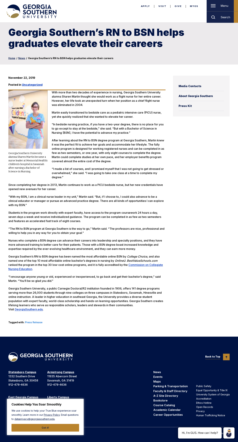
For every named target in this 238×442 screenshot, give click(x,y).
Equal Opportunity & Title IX (212, 390)
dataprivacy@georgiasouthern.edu (34, 418)
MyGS (194, 6)
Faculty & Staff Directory (170, 391)
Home (11, 58)
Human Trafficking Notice (210, 415)
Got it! (45, 427)
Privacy (200, 411)
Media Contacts (190, 86)
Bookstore (160, 400)
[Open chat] (229, 433)
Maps (157, 381)
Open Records (204, 406)
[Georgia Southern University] (31, 11)
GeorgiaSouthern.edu (29, 309)
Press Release (34, 322)
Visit (162, 6)
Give (178, 6)
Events (158, 377)
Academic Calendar (167, 410)
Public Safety (203, 386)
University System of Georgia (213, 394)
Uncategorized (32, 84)
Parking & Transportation (170, 386)
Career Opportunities (168, 414)
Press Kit (185, 106)
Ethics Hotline (204, 402)
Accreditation (203, 398)
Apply (145, 6)
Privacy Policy (52, 414)
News (21, 58)
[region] (45, 417)
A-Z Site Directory (165, 395)
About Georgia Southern (196, 96)
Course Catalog (164, 405)
